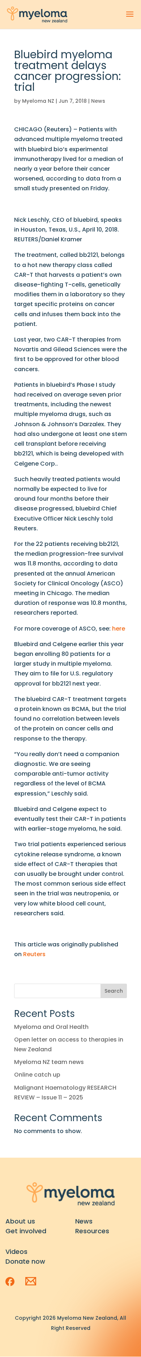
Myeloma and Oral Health (51, 1027)
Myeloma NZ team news (49, 1062)
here (118, 628)
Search (113, 991)
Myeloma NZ (38, 101)
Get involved (25, 1230)
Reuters (34, 954)
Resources (92, 1230)
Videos (16, 1251)
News (98, 101)
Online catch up (37, 1074)
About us (20, 1221)
